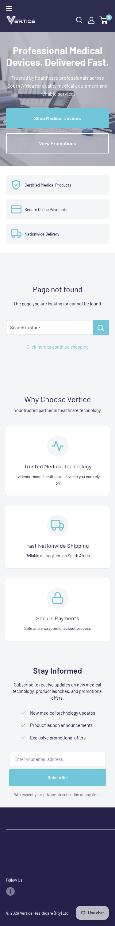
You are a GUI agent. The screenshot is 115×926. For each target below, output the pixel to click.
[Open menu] (9, 8)
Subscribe (58, 777)
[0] (104, 20)
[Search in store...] (101, 327)
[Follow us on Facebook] (10, 891)
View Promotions (57, 143)
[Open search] (79, 20)
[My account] (91, 20)
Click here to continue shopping (58, 347)
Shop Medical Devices (57, 118)
